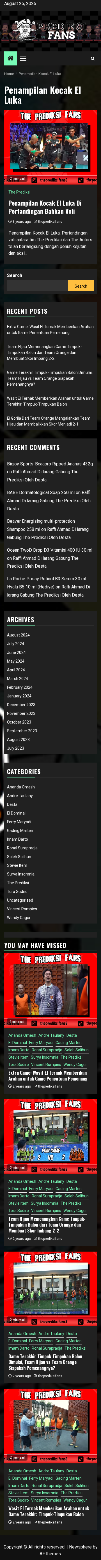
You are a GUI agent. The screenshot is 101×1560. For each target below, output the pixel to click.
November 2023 (21, 713)
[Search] (92, 58)
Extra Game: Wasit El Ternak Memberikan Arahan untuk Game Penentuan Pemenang (48, 1075)
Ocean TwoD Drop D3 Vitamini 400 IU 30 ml (49, 550)
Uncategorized (20, 900)
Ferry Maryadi (19, 822)
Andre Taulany (20, 795)
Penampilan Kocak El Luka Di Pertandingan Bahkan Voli (45, 206)
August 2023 (18, 739)
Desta (12, 804)
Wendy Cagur (19, 917)
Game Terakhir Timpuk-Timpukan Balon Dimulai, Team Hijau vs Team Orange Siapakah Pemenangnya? (50, 378)
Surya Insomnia (21, 874)
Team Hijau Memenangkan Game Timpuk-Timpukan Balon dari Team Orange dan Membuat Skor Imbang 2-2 (44, 352)
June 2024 (16, 652)
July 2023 (15, 748)
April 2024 (16, 670)
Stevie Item (17, 865)
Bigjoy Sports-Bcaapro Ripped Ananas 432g (50, 464)
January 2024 (19, 696)
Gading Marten (20, 830)
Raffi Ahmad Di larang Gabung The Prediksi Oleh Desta (49, 500)
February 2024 (20, 687)
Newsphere (80, 1547)
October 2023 (19, 722)
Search (14, 275)
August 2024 (18, 635)
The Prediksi (19, 192)
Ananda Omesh (21, 787)
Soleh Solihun (19, 856)
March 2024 (17, 678)
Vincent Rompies (22, 909)
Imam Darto (17, 839)
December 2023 (21, 704)
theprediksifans (50, 222)
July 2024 (15, 644)
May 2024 (15, 661)
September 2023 (22, 731)
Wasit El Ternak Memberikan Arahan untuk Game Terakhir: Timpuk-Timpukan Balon (48, 1511)
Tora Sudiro (17, 891)
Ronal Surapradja (22, 848)
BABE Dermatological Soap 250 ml (41, 492)
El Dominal (16, 813)
